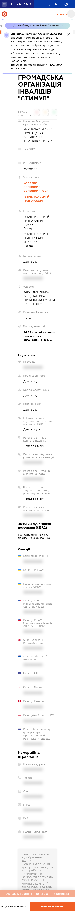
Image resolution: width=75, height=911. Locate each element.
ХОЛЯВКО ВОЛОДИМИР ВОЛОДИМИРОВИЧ (37, 187)
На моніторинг (54, 906)
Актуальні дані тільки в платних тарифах (37, 893)
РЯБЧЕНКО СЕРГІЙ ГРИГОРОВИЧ (36, 198)
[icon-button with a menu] (71, 14)
